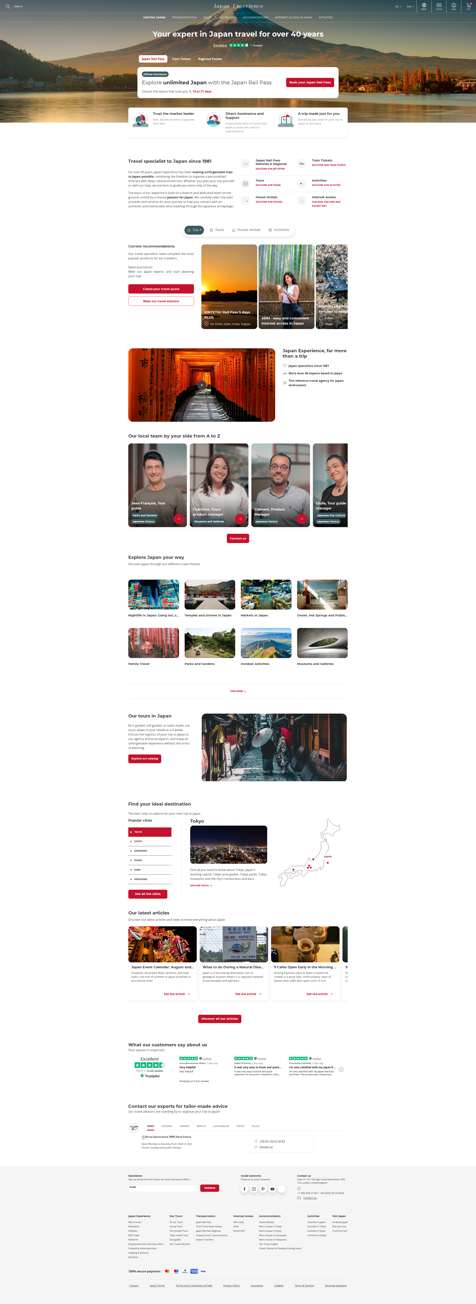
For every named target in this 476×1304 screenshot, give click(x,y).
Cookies (279, 1285)
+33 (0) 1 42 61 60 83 (269, 1141)
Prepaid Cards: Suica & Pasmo (211, 1235)
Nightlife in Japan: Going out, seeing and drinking (153, 615)
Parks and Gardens (200, 663)
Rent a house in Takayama (272, 1239)
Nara (137, 869)
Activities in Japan (317, 1222)
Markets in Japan (254, 615)
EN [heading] (396, 6)
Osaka (138, 860)
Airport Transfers (205, 1239)
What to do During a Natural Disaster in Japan (234, 967)
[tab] (153, 59)
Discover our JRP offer (270, 168)
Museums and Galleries (315, 663)
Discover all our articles (219, 1018)
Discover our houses (269, 201)
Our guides (175, 1239)
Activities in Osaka (317, 1235)
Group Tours (176, 1226)
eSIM (236, 1226)
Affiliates (132, 1231)
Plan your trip (339, 1226)
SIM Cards (238, 1222)
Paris (150, 1126)
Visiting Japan (154, 17)
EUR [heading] (409, 6)
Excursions (227, 17)
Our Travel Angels (268, 1244)
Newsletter (134, 1226)
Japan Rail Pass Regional (208, 1231)
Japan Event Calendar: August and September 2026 (162, 967)
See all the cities (148, 893)
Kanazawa (140, 850)
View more (236, 691)
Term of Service (304, 1285)
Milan (255, 1126)
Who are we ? (135, 1222)
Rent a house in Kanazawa (272, 1235)
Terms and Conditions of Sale (194, 1285)
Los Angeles (221, 1126)
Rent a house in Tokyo (270, 1226)
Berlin (201, 1126)
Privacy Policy (231, 1285)
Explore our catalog (144, 758)
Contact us (238, 538)
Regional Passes (210, 59)
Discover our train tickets (329, 165)
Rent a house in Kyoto (270, 1231)
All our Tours (176, 1222)
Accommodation (255, 17)
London (167, 1126)
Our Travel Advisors (180, 1244)
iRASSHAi (133, 1257)
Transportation (184, 17)
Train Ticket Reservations (209, 1226)
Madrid (184, 1126)
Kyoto (138, 841)
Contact (134, 1285)
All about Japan (340, 1222)
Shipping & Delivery (138, 1252)
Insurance (257, 1285)
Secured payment (336, 1285)
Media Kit (133, 1239)
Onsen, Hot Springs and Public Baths (322, 615)
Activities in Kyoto (317, 1231)
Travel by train (339, 1231)
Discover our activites (326, 185)
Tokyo (138, 832)
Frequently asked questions (142, 1248)
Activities (326, 17)
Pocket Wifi (239, 1231)
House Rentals (266, 1222)
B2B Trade (133, 1235)
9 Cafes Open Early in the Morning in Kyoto (305, 967)
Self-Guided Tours (179, 1231)
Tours (207, 17)
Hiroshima (140, 879)
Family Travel (138, 663)
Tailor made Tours (179, 1235)
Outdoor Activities (255, 663)
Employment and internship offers (145, 1244)
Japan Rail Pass (153, 59)
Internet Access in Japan (293, 17)
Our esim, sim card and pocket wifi (326, 204)
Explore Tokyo (199, 885)
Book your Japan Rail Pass (310, 82)
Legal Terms (157, 1285)
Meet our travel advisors (161, 301)
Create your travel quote (161, 289)
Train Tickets (181, 59)
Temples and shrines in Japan (208, 615)
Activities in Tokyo (317, 1226)
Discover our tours (268, 185)
